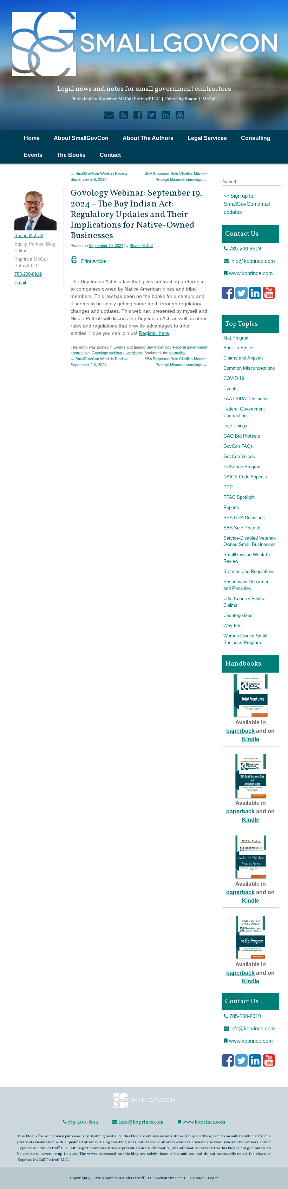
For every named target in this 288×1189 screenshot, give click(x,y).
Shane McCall (141, 245)
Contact (110, 155)
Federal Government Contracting (244, 412)
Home (32, 138)
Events (33, 155)
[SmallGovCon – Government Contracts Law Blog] (144, 1107)
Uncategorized (238, 615)
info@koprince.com (252, 261)
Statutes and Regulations (249, 571)
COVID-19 (233, 378)
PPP (228, 487)
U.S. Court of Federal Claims (245, 602)
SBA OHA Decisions (244, 517)
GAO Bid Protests (241, 436)
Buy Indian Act (158, 347)
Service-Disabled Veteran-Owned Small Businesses (249, 541)
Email (20, 282)
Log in (213, 1178)
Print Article (93, 261)
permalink (177, 353)
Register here (154, 333)
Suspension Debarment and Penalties (247, 585)
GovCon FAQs (238, 446)
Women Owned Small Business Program (245, 639)
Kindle (250, 739)
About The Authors (148, 138)
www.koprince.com (250, 273)
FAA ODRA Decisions (245, 398)
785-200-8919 (28, 274)
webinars (134, 353)
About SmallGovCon (81, 138)
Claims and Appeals (243, 358)
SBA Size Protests (242, 528)
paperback (240, 731)
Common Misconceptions (249, 368)
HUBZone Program (242, 466)
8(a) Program (236, 338)
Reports (231, 507)
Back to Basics (239, 347)
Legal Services (207, 138)
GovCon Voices (239, 456)
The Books (71, 155)
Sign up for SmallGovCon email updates (247, 204)
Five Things (235, 426)
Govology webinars (108, 353)
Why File (232, 625)
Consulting (255, 138)
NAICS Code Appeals (245, 477)
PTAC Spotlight (239, 497)
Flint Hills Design (190, 1178)
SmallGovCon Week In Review (246, 558)
